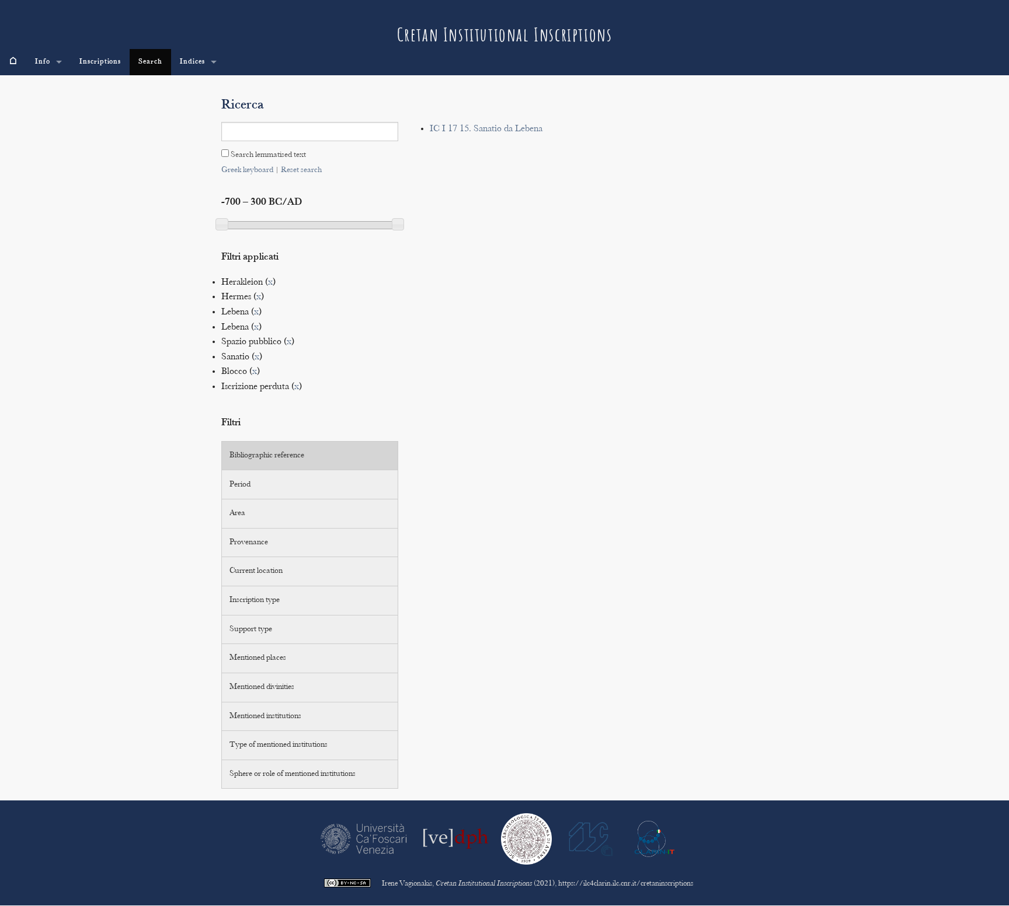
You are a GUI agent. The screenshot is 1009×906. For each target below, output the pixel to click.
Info (42, 62)
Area (237, 513)
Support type (250, 629)
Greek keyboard (247, 170)
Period (239, 485)
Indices (192, 62)
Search (150, 62)
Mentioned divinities (261, 687)
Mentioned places (257, 658)
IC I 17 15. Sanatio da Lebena (486, 129)
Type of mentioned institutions (278, 745)
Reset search (301, 170)
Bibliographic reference (266, 456)
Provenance (248, 542)
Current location (256, 571)
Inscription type (254, 600)
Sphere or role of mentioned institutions (292, 774)
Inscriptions (100, 62)
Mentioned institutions (265, 716)
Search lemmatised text (267, 155)
